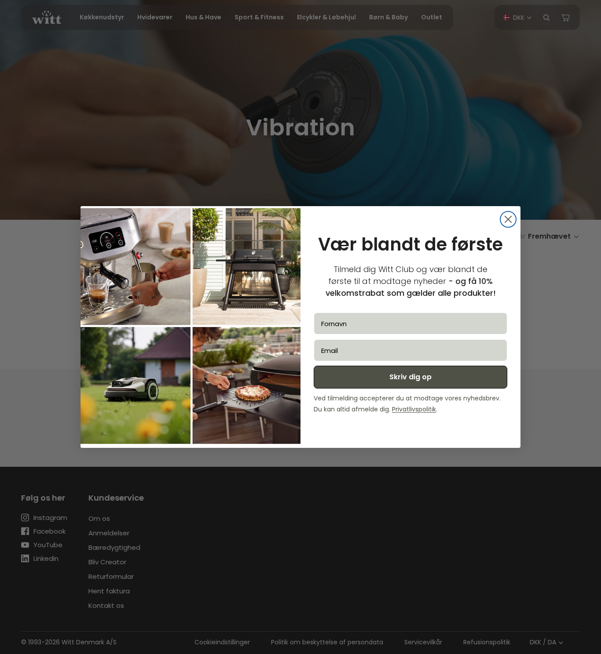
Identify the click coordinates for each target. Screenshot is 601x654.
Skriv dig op (410, 377)
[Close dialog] (508, 219)
